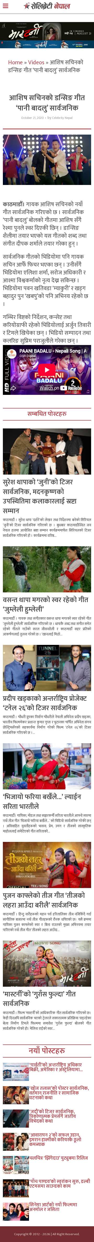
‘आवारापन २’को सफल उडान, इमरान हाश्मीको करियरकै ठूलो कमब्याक (55, 1140)
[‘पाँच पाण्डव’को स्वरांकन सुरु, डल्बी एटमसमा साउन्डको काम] (16, 1188)
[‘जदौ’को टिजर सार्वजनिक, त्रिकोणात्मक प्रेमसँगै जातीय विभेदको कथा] (16, 1119)
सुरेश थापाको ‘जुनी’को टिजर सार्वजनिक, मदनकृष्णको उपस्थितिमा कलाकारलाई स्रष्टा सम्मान (40, 497)
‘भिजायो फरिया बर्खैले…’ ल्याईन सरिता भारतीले (42, 802)
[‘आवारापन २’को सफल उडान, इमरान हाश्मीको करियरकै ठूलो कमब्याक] (16, 1142)
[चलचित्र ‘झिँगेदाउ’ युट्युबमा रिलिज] (16, 1165)
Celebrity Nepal (62, 118)
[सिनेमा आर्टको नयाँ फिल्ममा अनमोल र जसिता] (16, 1212)
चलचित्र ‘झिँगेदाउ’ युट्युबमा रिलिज (58, 1158)
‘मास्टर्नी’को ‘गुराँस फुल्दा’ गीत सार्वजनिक (39, 999)
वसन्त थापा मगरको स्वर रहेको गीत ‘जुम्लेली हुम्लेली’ (45, 605)
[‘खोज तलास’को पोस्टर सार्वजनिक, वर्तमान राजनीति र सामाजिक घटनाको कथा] (16, 1095)
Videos (36, 62)
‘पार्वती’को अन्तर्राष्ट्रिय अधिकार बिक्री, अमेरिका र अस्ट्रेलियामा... (56, 1067)
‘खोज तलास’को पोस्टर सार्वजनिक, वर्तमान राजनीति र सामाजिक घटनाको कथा (59, 1093)
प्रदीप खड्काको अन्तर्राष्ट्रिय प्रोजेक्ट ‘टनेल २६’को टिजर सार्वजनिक (45, 703)
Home (15, 62)
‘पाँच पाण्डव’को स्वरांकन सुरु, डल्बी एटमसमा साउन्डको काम (59, 1184)
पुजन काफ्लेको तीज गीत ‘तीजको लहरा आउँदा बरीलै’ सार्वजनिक (44, 900)
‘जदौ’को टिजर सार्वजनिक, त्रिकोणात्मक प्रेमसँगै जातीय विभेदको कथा (52, 1117)
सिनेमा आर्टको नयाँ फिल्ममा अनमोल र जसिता (53, 1207)
